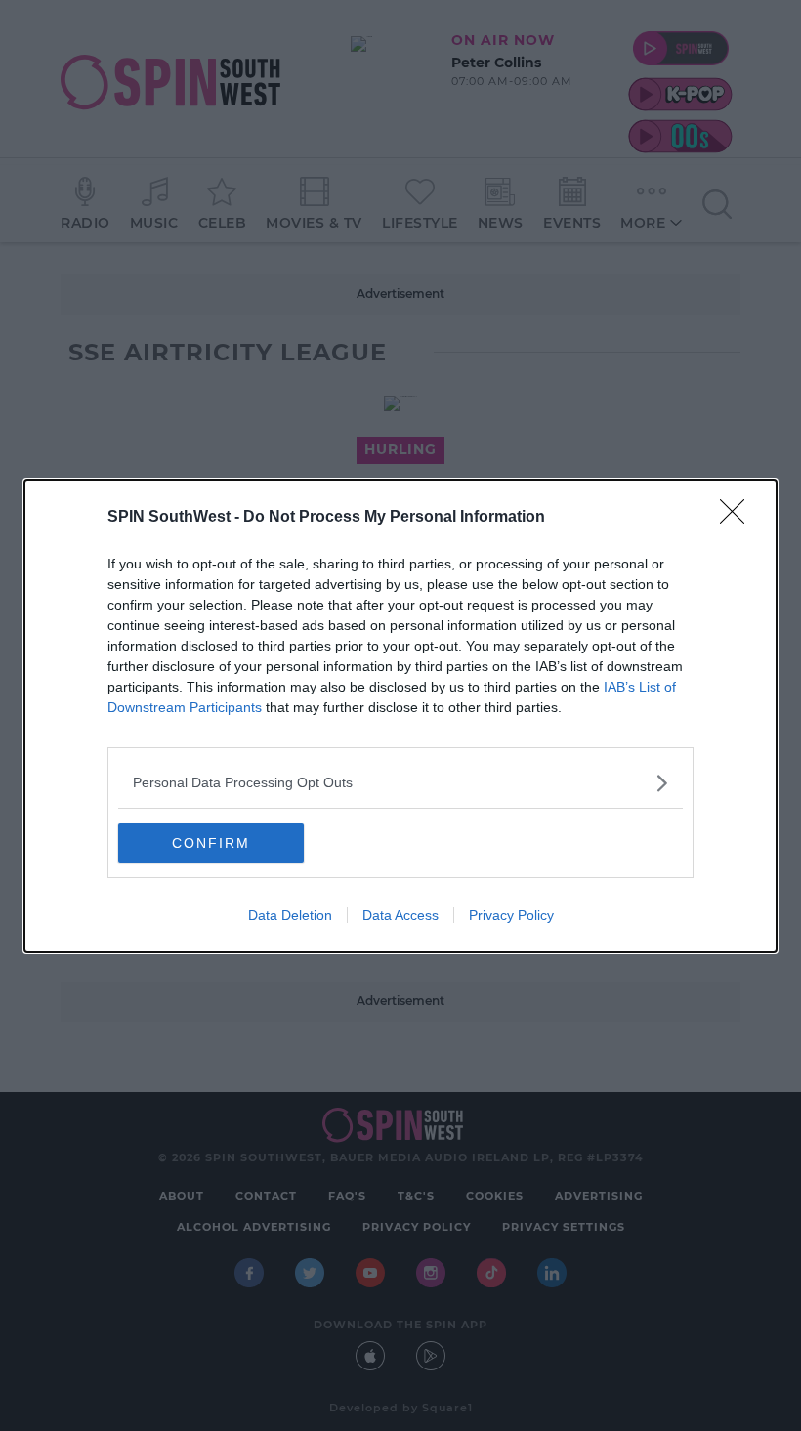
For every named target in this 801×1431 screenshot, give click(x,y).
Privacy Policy (511, 915)
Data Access (400, 915)
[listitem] (400, 783)
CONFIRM (211, 843)
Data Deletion (290, 915)
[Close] (738, 517)
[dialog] (400, 716)
